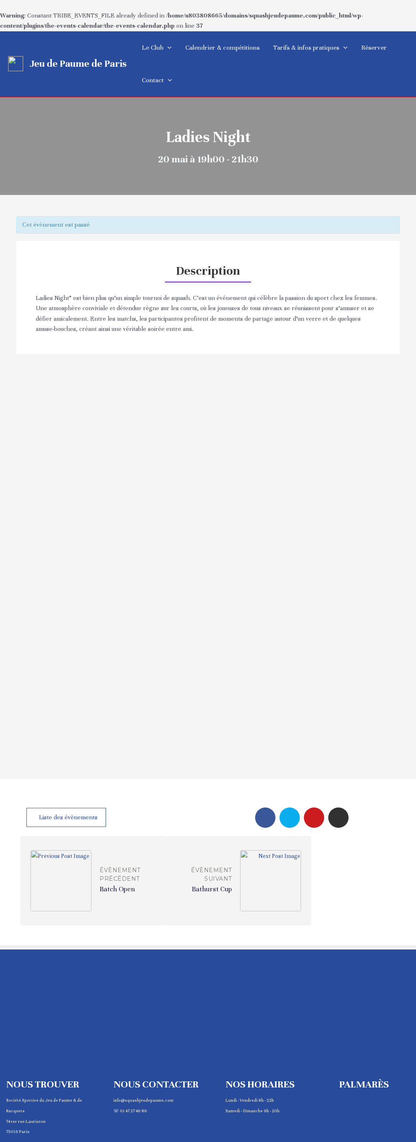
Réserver (374, 48)
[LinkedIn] (338, 817)
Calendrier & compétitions (222, 48)
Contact (153, 80)
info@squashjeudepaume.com (143, 1100)
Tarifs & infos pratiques (306, 48)
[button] (66, 817)
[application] (167, 48)
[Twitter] (290, 817)
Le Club (152, 48)
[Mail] (314, 817)
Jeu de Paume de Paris (78, 63)
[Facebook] (265, 817)
